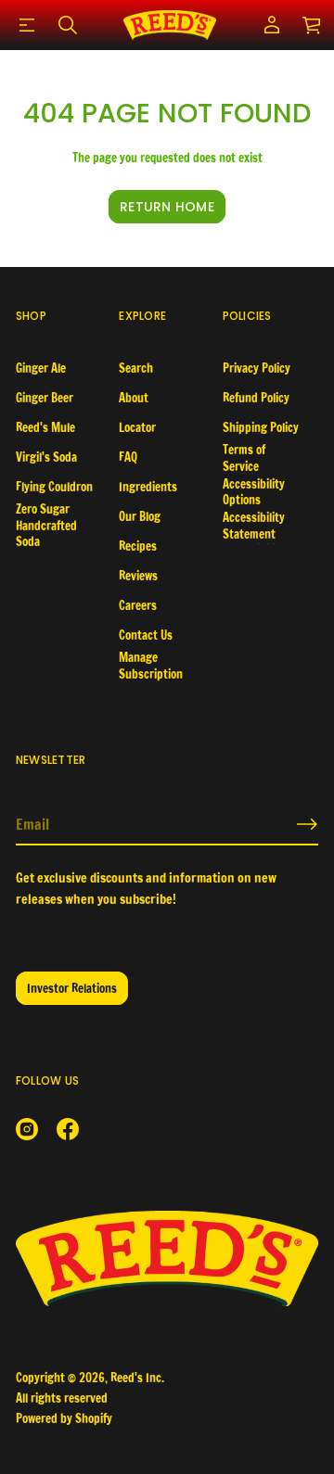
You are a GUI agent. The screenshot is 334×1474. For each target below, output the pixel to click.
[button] (67, 25)
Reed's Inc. (137, 1377)
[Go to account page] (271, 25)
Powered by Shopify (64, 1418)
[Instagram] (26, 1129)
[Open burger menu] (27, 25)
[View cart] (312, 25)
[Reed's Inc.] (170, 25)
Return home (167, 206)
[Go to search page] (67, 25)
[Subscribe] (307, 824)
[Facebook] (67, 1129)
